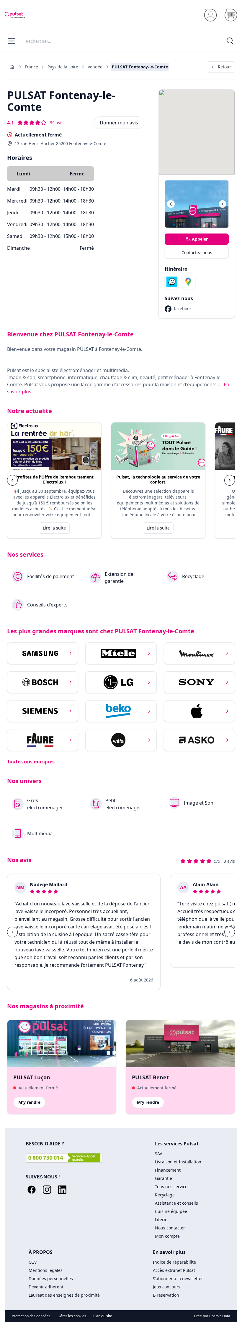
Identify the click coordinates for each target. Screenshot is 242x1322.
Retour (224, 67)
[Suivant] (222, 204)
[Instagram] (47, 1190)
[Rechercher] (230, 41)
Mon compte (167, 1236)
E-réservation (166, 1295)
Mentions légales (46, 1270)
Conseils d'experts (47, 604)
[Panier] (230, 15)
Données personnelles (51, 1278)
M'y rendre (29, 1102)
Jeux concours (166, 1287)
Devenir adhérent (46, 1287)
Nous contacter (170, 1228)
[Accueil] (15, 15)
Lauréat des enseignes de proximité (64, 1295)
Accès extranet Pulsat (174, 1270)
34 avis (56, 122)
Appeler (200, 239)
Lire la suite (54, 528)
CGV (33, 1262)
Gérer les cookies (72, 1316)
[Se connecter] (210, 15)
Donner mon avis (119, 122)
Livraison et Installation (178, 1162)
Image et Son (198, 803)
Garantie (163, 1178)
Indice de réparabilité (174, 1262)
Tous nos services (172, 1186)
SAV (158, 1153)
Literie (161, 1219)
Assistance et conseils (176, 1203)
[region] (121, 480)
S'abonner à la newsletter (178, 1278)
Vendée (95, 67)
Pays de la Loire (63, 67)
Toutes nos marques (31, 761)
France (31, 67)
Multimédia (40, 833)
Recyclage (193, 576)
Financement (168, 1170)
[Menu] (11, 41)
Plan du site (102, 1316)
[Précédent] (171, 204)
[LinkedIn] (62, 1190)
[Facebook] (31, 1190)
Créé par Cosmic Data (212, 1315)
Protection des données (31, 1316)
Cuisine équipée (171, 1211)
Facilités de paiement (50, 576)
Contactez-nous (197, 252)
